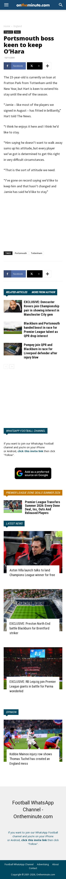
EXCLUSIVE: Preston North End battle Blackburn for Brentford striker (30, 628)
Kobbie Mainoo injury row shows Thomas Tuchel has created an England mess (31, 758)
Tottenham (36, 253)
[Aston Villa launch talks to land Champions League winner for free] (33, 552)
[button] (61, 5)
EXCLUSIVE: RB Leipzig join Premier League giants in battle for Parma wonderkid (33, 686)
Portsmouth (21, 253)
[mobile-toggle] (6, 5)
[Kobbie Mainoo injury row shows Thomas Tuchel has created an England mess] (33, 741)
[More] (47, 66)
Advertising (43, 864)
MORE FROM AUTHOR (43, 292)
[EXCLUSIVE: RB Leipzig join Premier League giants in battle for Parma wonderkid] (33, 668)
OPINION (11, 712)
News (17, 32)
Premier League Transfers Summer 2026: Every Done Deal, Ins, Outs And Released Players (42, 507)
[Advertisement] (33, 16)
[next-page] (12, 366)
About (55, 864)
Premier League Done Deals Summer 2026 (33, 492)
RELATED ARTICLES (16, 292)
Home (7, 26)
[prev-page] (6, 366)
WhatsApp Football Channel (25, 431)
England (18, 26)
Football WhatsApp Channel (19, 864)
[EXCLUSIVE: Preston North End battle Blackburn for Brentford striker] (33, 610)
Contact (33, 868)
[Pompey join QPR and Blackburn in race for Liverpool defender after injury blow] (13, 349)
